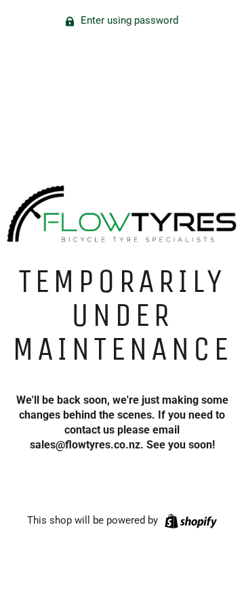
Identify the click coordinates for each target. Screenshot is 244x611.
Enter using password (128, 20)
